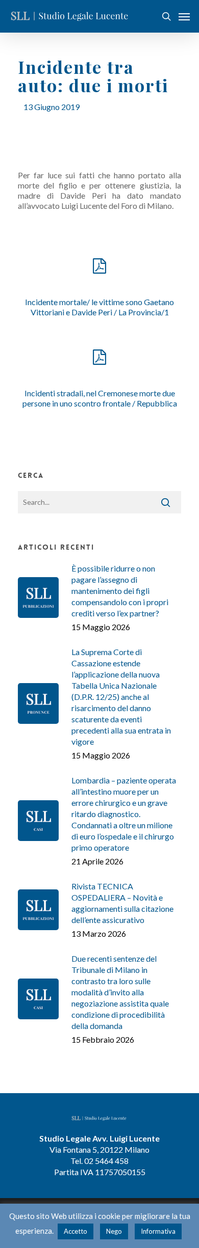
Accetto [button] (75, 1231)
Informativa (158, 1231)
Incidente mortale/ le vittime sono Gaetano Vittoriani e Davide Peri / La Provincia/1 (99, 307)
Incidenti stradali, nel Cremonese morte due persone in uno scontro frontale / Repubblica (99, 398)
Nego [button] (114, 1231)
